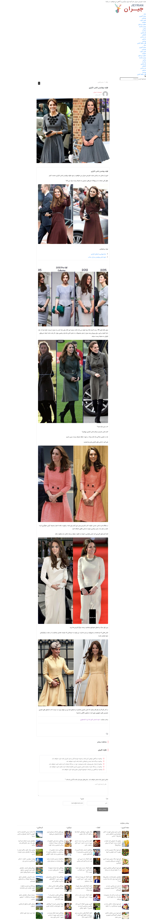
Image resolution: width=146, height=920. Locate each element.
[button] (73, 76)
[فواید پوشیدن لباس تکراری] (73, 131)
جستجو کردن (142, 79)
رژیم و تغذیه (142, 26)
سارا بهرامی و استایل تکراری (98, 254)
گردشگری (143, 33)
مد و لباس (143, 37)
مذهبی (144, 39)
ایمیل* (82, 799)
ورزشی (144, 41)
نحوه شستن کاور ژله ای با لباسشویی (90, 719)
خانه (145, 14)
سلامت (144, 31)
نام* (107, 799)
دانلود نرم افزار (142, 24)
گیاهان (144, 35)
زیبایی (144, 29)
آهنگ (98, 828)
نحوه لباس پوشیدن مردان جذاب (97, 257)
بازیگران (144, 18)
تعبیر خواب (143, 20)
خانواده (144, 22)
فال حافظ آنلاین (141, 43)
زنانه (107, 82)
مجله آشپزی (142, 16)
